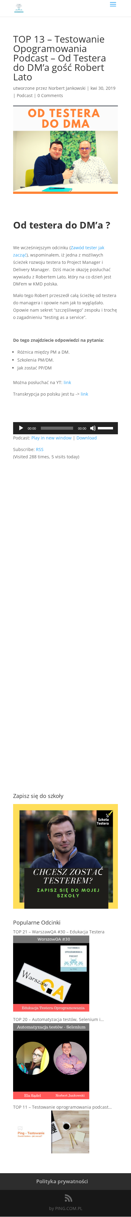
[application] (65, 428)
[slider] (106, 427)
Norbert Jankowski (67, 88)
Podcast (25, 95)
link (67, 382)
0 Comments (50, 95)
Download (86, 438)
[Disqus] (65, 536)
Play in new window (51, 438)
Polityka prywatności (62, 1181)
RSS (40, 449)
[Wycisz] (93, 428)
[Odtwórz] (21, 428)
